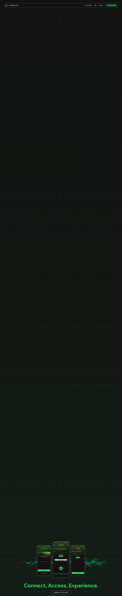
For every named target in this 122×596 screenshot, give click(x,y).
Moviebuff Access (13, 5)
